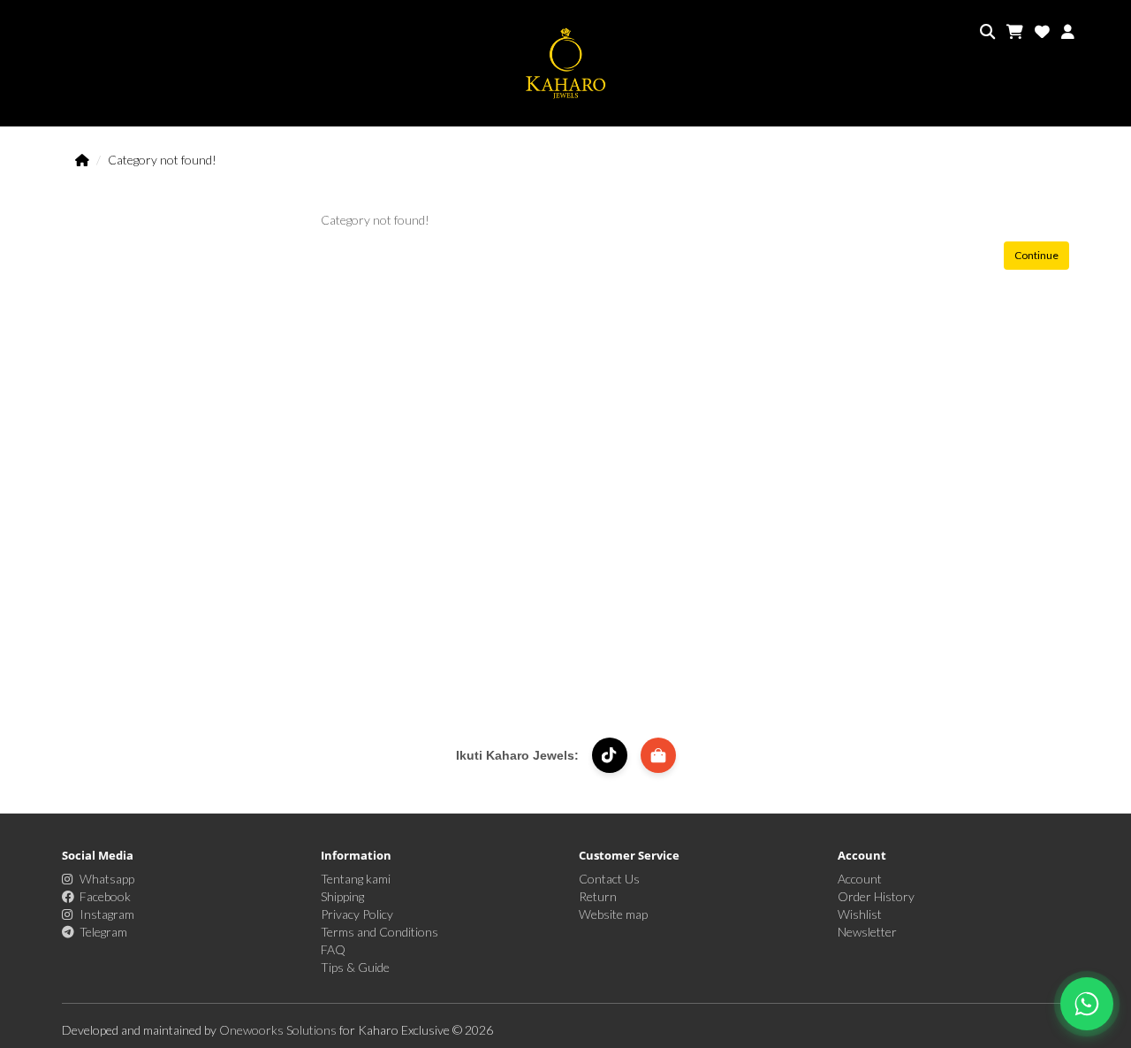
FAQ (333, 949)
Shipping (342, 896)
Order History (876, 896)
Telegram (103, 931)
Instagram (107, 914)
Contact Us (609, 878)
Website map (613, 914)
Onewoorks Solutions (279, 1029)
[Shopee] (658, 755)
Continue (1036, 255)
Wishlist (860, 914)
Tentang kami (356, 878)
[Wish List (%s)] (1042, 31)
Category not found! (162, 159)
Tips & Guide (355, 967)
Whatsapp (107, 878)
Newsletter (867, 931)
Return (598, 896)
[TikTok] (609, 755)
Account (860, 878)
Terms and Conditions (379, 931)
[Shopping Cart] (1014, 31)
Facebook (105, 896)
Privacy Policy (357, 914)
